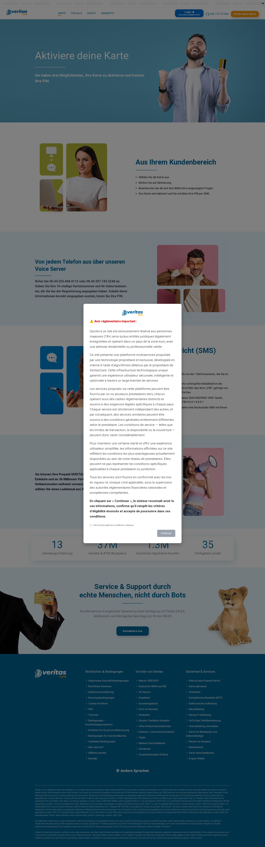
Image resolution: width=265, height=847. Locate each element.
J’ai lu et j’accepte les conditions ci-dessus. (113, 525)
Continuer (166, 533)
